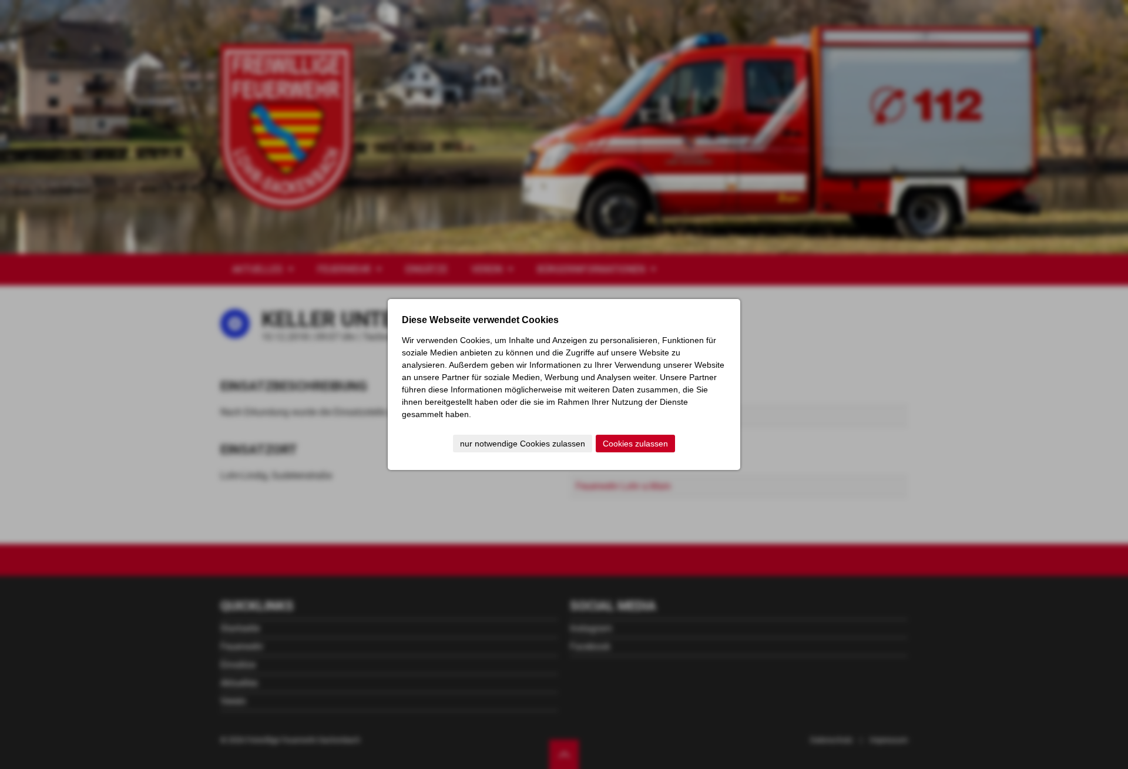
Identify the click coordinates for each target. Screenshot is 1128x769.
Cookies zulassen (635, 443)
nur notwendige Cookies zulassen (522, 443)
